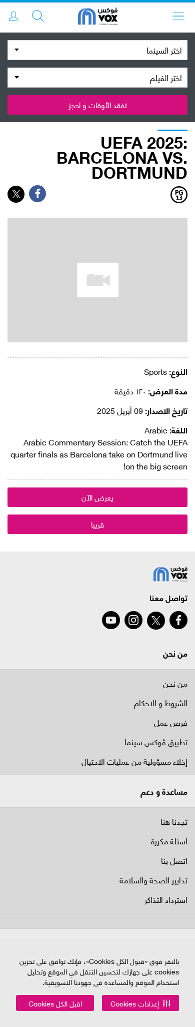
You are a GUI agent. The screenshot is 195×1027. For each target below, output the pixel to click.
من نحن (175, 683)
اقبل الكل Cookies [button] (55, 1003)
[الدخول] (14, 16)
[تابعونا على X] (156, 621)
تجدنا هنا (174, 821)
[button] (140, 1003)
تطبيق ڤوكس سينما (156, 742)
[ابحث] (38, 16)
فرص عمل (171, 723)
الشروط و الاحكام (161, 703)
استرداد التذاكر (166, 900)
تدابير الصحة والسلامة (154, 880)
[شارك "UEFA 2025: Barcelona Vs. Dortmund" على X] (16, 194)
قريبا (97, 524)
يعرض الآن (98, 497)
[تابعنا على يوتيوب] (111, 620)
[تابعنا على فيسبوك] (179, 620)
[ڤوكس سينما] (98, 18)
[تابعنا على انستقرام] (133, 620)
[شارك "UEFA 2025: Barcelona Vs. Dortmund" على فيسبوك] (37, 193)
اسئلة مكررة (169, 841)
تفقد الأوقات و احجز (97, 105)
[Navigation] (179, 16)
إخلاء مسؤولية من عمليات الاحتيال (135, 762)
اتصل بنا (174, 861)
